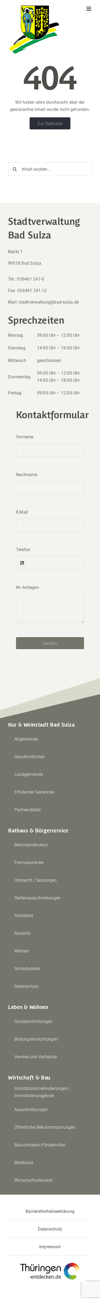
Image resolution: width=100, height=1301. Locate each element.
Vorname (25, 436)
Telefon (23, 549)
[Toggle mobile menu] (89, 9)
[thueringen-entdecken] (50, 1263)
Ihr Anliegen (27, 587)
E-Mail (22, 512)
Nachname (26, 474)
